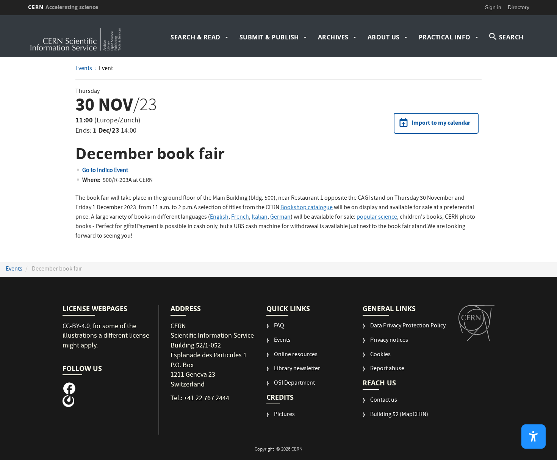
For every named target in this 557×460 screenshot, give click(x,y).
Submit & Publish (269, 37)
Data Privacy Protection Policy (408, 326)
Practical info (445, 37)
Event (106, 69)
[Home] (89, 37)
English (219, 217)
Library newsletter (297, 369)
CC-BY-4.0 (76, 327)
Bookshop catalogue (306, 208)
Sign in (493, 7)
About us (384, 37)
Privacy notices (389, 340)
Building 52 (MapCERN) (399, 415)
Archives (333, 37)
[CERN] (476, 323)
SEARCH (511, 37)
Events (84, 69)
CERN (63, 7)
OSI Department (294, 383)
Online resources (296, 355)
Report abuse (387, 369)
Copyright (265, 449)
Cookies (380, 355)
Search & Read (196, 37)
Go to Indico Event (105, 170)
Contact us (383, 400)
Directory (518, 7)
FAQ (279, 326)
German (280, 217)
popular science (377, 217)
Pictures (284, 415)
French (240, 217)
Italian (260, 217)
